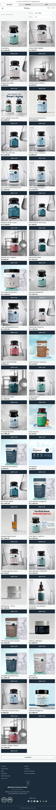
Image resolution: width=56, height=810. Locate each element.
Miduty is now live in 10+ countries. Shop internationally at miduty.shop (17, 792)
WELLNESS (9, 4)
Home (2, 14)
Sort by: (31, 13)
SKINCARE (28, 4)
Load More (28, 757)
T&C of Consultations (29, 773)
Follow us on (4, 778)
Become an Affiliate (29, 771)
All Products (9, 14)
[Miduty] (27, 8)
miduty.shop (35, 1)
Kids (46, 4)
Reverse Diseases (5, 776)
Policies (26, 766)
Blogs (2, 771)
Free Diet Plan (4, 768)
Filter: (31, 17)
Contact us (27, 768)
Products (3, 766)
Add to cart (14, 53)
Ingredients (4, 773)
